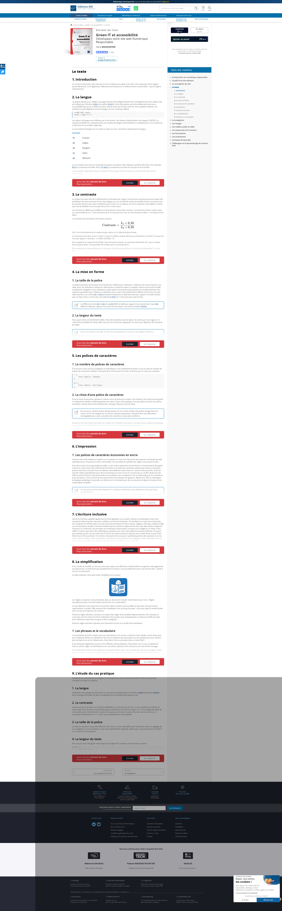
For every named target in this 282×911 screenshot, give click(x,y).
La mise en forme (182, 100)
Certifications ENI (184, 897)
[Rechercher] (195, 8)
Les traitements (179, 137)
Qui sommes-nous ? (118, 827)
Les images (177, 123)
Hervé (105, 47)
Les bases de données (181, 140)
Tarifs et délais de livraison (156, 830)
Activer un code (152, 833)
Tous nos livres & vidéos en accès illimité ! (141, 2)
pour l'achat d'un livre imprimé (99, 795)
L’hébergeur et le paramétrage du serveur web (190, 144)
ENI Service (76, 897)
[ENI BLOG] (2, 66)
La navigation (130, 773)
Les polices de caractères (185, 104)
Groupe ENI (147, 880)
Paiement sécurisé (153, 827)
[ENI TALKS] (94, 856)
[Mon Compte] (210, 8)
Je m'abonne (150, 182)
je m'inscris (175, 808)
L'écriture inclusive (183, 110)
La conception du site (103, 773)
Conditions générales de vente (122, 833)
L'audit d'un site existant (183, 80)
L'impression (180, 107)
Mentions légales (117, 830)
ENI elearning (148, 897)
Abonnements (180, 830)
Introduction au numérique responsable (189, 77)
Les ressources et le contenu (184, 130)
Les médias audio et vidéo (183, 127)
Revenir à (107, 59)
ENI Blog (75, 880)
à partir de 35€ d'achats (154, 795)
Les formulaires (179, 133)
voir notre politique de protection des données (117, 809)
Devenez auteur (181, 836)
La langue (179, 94)
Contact (150, 836)
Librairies (178, 824)
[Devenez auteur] (2, 71)
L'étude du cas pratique (184, 117)
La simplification (182, 114)
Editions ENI (86, 7)
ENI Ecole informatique (116, 880)
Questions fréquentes (155, 824)
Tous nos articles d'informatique (122, 824)
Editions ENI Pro (113, 897)
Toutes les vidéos (181, 833)
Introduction (180, 90)
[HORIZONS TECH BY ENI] (141, 856)
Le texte (175, 87)
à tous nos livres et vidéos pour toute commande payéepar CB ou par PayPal (127, 795)
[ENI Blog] (188, 856)
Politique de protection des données (124, 836)
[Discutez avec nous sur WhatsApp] (136, 8)
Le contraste (180, 97)
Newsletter (179, 827)
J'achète (129, 182)
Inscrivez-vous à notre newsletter (115, 808)
